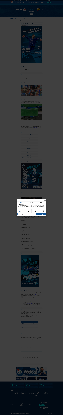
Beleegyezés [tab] (21, 202)
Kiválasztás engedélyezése (31, 214)
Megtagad (22, 214)
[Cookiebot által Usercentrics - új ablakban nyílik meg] (43, 200)
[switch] (28, 211)
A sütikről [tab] (41, 202)
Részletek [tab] (31, 202)
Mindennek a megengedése (41, 214)
